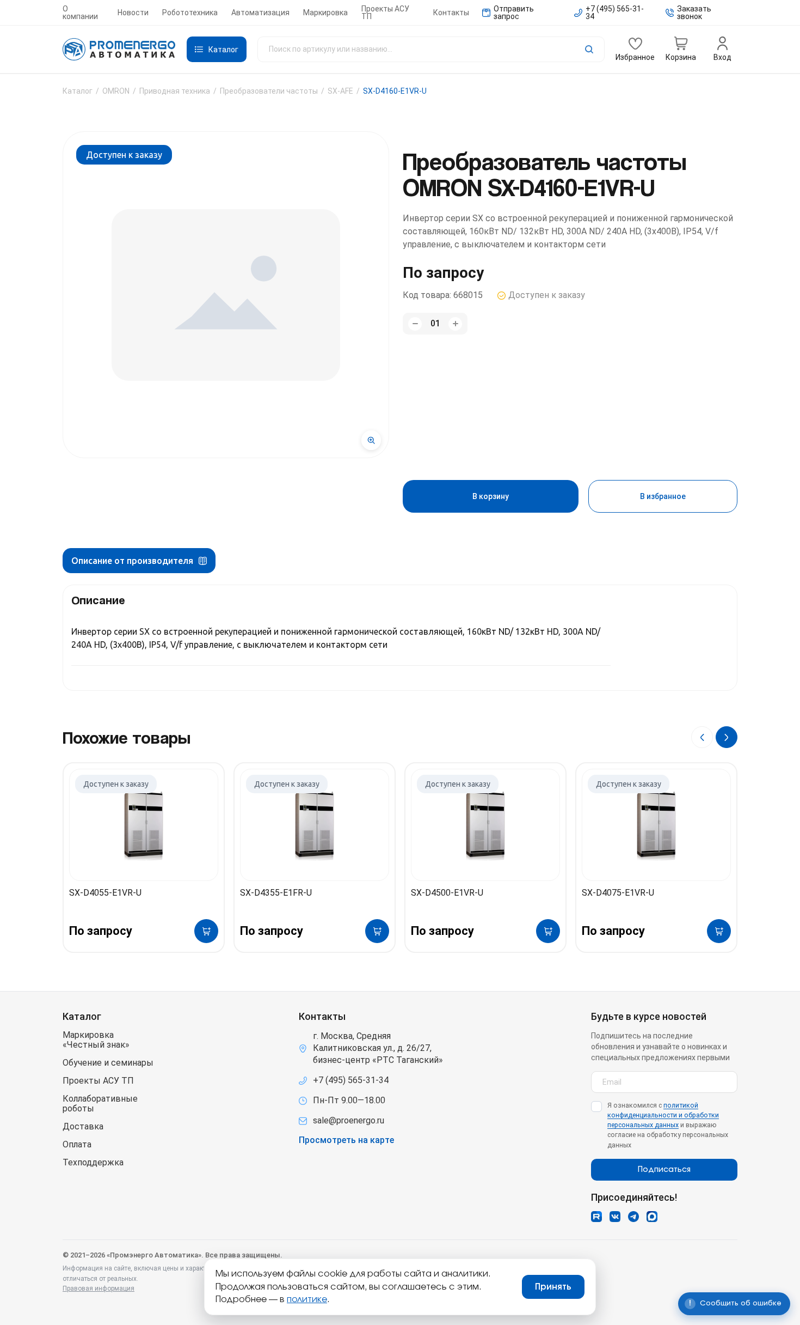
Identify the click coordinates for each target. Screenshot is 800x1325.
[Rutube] (596, 1216)
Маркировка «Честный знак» (96, 1040)
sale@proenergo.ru (348, 1120)
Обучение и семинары (108, 1063)
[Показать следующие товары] (726, 737)
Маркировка (325, 12)
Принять (553, 1287)
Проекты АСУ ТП (385, 12)
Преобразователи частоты (269, 91)
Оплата (77, 1145)
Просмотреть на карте (346, 1140)
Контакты (451, 12)
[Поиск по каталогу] (431, 49)
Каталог (78, 91)
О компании (80, 12)
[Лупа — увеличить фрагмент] (371, 440)
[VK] (615, 1216)
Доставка (83, 1127)
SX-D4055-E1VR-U (105, 893)
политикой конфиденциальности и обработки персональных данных (663, 1115)
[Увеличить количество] (455, 324)
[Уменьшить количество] (415, 324)
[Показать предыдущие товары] (702, 737)
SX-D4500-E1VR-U (447, 893)
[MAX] (652, 1216)
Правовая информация (98, 1288)
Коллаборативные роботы (100, 1104)
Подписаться (664, 1170)
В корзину (490, 496)
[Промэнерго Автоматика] (119, 49)
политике (307, 1299)
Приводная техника (174, 91)
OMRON (116, 91)
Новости (133, 12)
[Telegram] (633, 1216)
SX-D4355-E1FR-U (276, 893)
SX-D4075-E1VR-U (618, 893)
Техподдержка (93, 1163)
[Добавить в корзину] (206, 931)
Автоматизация (260, 12)
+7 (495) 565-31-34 (351, 1080)
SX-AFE (340, 91)
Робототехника (190, 12)
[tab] (139, 560)
